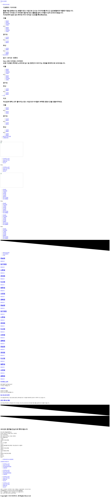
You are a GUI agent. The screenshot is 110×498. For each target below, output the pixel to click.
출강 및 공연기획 (7, 136)
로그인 (4, 162)
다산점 (7, 37)
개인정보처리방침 (7, 466)
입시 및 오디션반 (5, 395)
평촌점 (7, 38)
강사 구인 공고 (6, 159)
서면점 (7, 48)
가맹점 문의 (5, 137)
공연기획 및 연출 (5, 400)
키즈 (4, 95)
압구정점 (8, 23)
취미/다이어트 (6, 4)
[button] (56, 26)
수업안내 (3, 388)
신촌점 (7, 24)
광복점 (7, 49)
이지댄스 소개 (6, 158)
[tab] (6, 252)
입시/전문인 (5, 54)
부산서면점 (5, 197)
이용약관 (5, 467)
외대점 (7, 22)
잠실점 (7, 21)
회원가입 (5, 161)
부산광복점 (5, 198)
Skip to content (4, 1)
